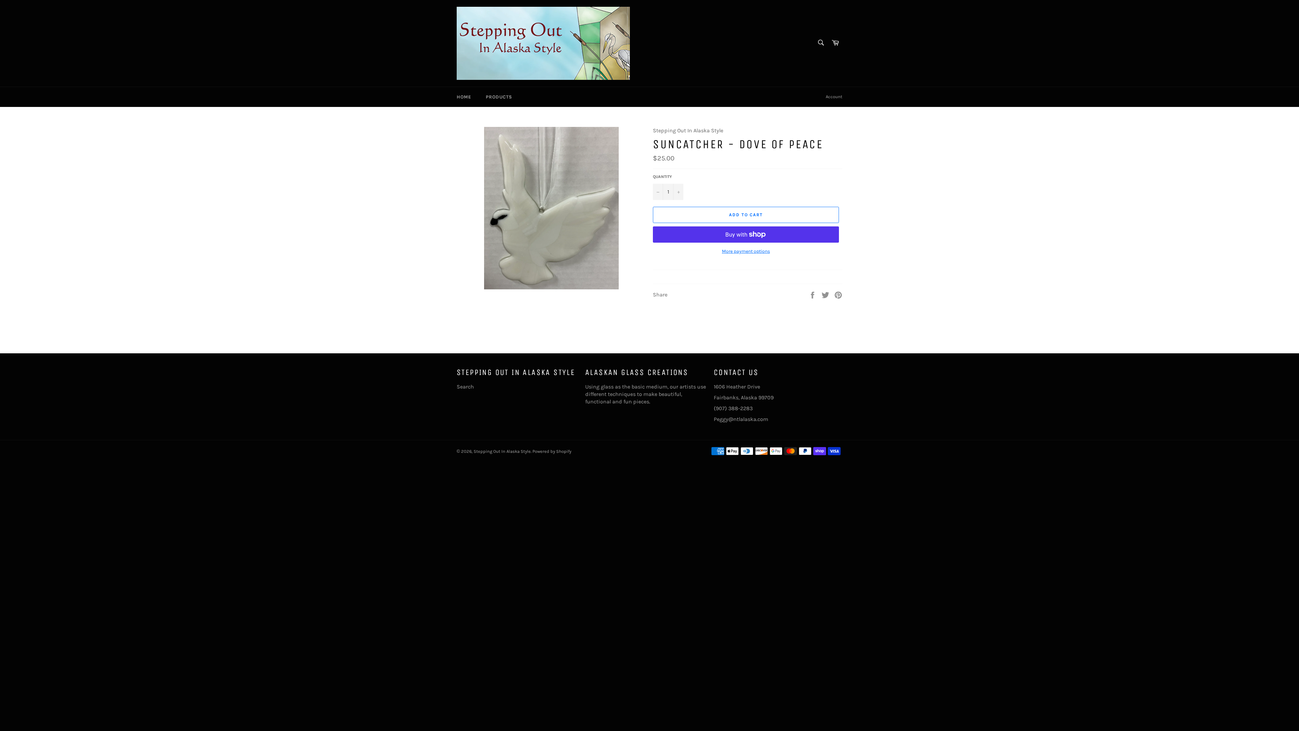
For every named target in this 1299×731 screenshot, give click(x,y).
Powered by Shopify (551, 451)
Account (834, 96)
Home (464, 97)
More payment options (746, 251)
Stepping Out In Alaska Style (502, 451)
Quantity (662, 176)
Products (499, 97)
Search (465, 386)
